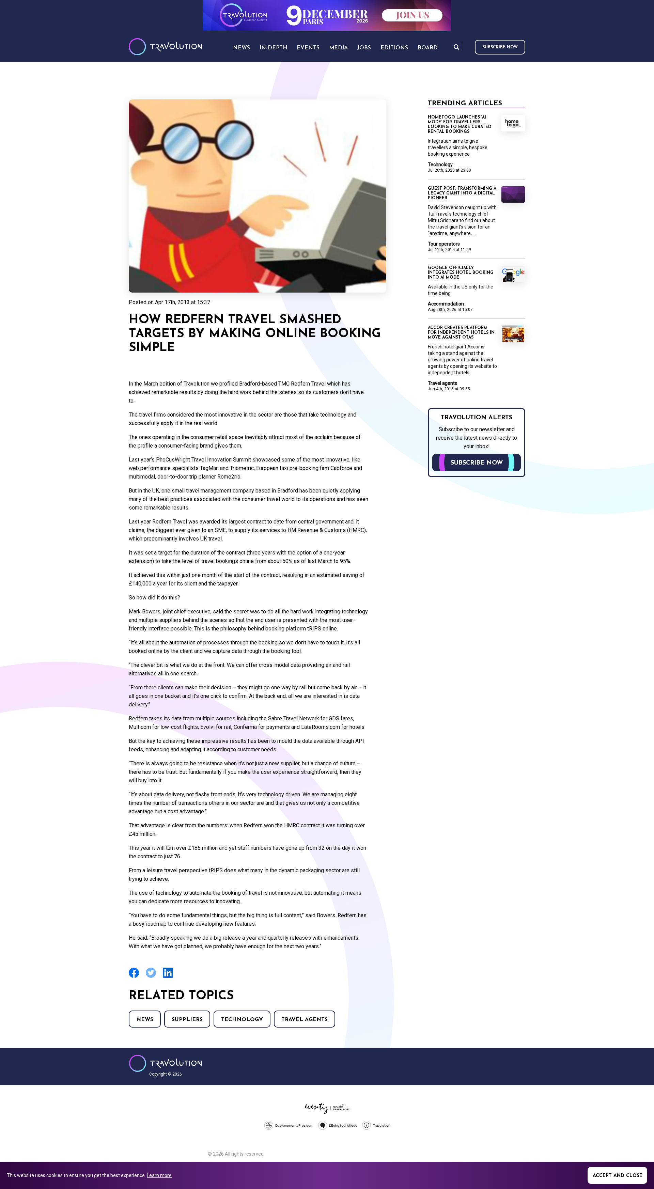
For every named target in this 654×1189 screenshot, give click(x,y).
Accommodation (446, 304)
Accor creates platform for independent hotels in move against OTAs (461, 333)
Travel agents (304, 1019)
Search (456, 47)
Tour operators (444, 244)
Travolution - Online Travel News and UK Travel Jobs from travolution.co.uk (165, 1063)
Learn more (159, 1175)
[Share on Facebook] (134, 977)
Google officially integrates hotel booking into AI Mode (461, 273)
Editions (394, 48)
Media (338, 48)
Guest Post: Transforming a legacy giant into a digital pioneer (462, 193)
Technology (242, 1019)
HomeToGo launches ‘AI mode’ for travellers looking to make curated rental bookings (459, 124)
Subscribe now (500, 47)
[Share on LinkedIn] (168, 977)
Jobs (364, 48)
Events (308, 48)
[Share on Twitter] (151, 977)
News (144, 1019)
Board (428, 48)
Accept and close (617, 1175)
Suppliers (187, 1019)
